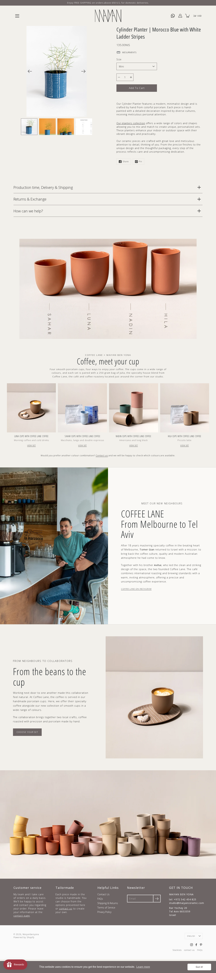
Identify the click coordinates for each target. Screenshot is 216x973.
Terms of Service (106, 907)
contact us (65, 908)
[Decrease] (119, 77)
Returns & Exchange (30, 199)
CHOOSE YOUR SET (27, 732)
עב (194, 15)
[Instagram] (191, 944)
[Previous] (29, 71)
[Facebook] (196, 944)
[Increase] (130, 77)
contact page (22, 915)
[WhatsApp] (173, 15)
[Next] (83, 71)
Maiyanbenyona (31, 934)
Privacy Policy (104, 912)
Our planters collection (130, 123)
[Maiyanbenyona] (108, 15)
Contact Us (103, 894)
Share (126, 161)
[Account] (180, 15)
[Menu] (17, 15)
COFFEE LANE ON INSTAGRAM (136, 589)
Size (119, 59)
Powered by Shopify (24, 937)
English (191, 936)
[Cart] (187, 15)
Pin (140, 161)
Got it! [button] (199, 967)
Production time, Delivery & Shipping (43, 187)
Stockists (177, 950)
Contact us (102, 455)
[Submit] (157, 898)
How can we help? (28, 210)
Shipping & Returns (107, 903)
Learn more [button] (143, 966)
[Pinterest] (200, 944)
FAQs (100, 898)
